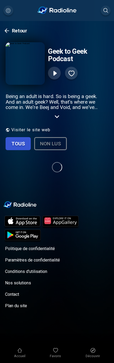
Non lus (50, 144)
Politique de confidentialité (30, 248)
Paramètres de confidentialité (32, 260)
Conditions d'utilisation (26, 271)
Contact (12, 294)
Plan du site (16, 305)
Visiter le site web (30, 129)
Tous (18, 144)
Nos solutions (18, 282)
